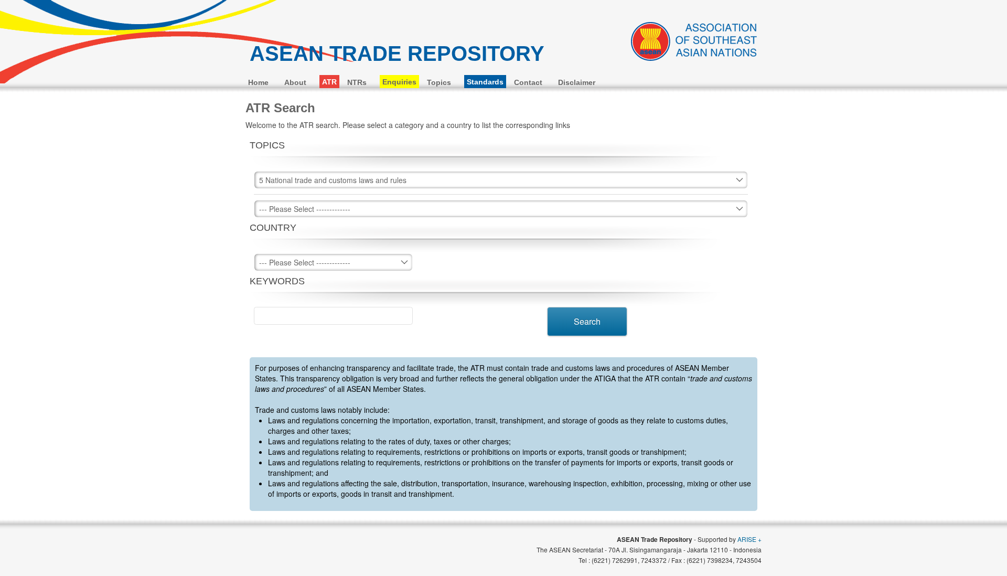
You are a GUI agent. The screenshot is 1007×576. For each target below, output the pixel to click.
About (295, 82)
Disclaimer (576, 82)
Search (587, 321)
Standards (485, 82)
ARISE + (749, 539)
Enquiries (399, 82)
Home (258, 82)
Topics (439, 82)
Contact (528, 82)
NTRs (357, 82)
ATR (329, 82)
